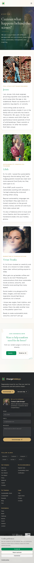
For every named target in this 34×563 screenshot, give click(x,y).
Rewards (3, 498)
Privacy (20, 498)
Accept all (17, 549)
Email (5, 418)
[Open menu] (31, 3)
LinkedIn (4, 459)
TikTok (20, 459)
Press (2, 478)
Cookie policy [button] (5, 560)
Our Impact (4, 475)
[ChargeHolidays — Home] (3, 3)
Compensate (4, 495)
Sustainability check (23, 470)
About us (3, 468)
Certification (21, 473)
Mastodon (4, 456)
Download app (7, 391)
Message (6, 425)
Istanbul (3, 523)
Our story (4, 470)
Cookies (20, 500)
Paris (2, 511)
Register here (21, 468)
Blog (2, 500)
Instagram (22, 456)
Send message (16, 439)
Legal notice (21, 495)
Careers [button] (10, 353)
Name (5, 411)
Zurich (3, 521)
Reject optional (17, 552)
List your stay (21, 391)
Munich (3, 518)
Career (3, 483)
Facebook (13, 456)
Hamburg (3, 516)
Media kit (3, 480)
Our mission (4, 473)
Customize (17, 555)
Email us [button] (21, 353)
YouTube (12, 459)
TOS (19, 493)
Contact (3, 485)
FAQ (2, 503)
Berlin (2, 513)
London (3, 526)
